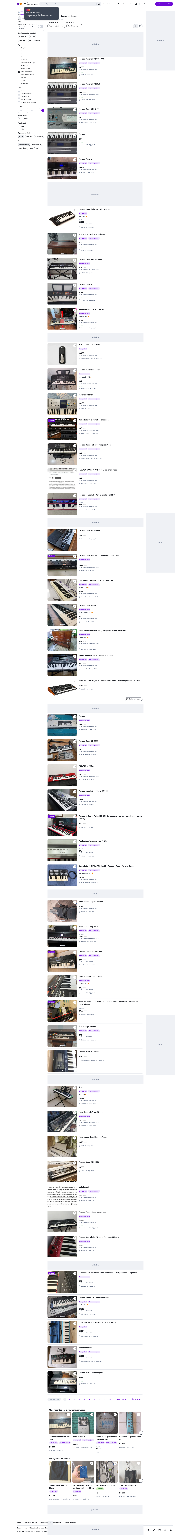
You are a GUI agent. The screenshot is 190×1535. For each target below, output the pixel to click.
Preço (20, 106)
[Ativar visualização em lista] (135, 26)
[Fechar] (55, 11)
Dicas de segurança (30, 1523)
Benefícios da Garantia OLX (27, 33)
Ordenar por (22, 141)
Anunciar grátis (166, 4)
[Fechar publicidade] (50, 1523)
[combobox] (70, 4)
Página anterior (54, 1399)
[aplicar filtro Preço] (42, 110)
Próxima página (121, 1399)
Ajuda (19, 1523)
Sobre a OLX (44, 1523)
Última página (136, 1399)
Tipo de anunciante (24, 133)
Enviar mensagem (135, 699)
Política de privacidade (36, 1528)
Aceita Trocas (22, 115)
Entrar (146, 4)
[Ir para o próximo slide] (141, 1433)
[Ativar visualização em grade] (140, 26)
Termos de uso (22, 1528)
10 (110, 1399)
